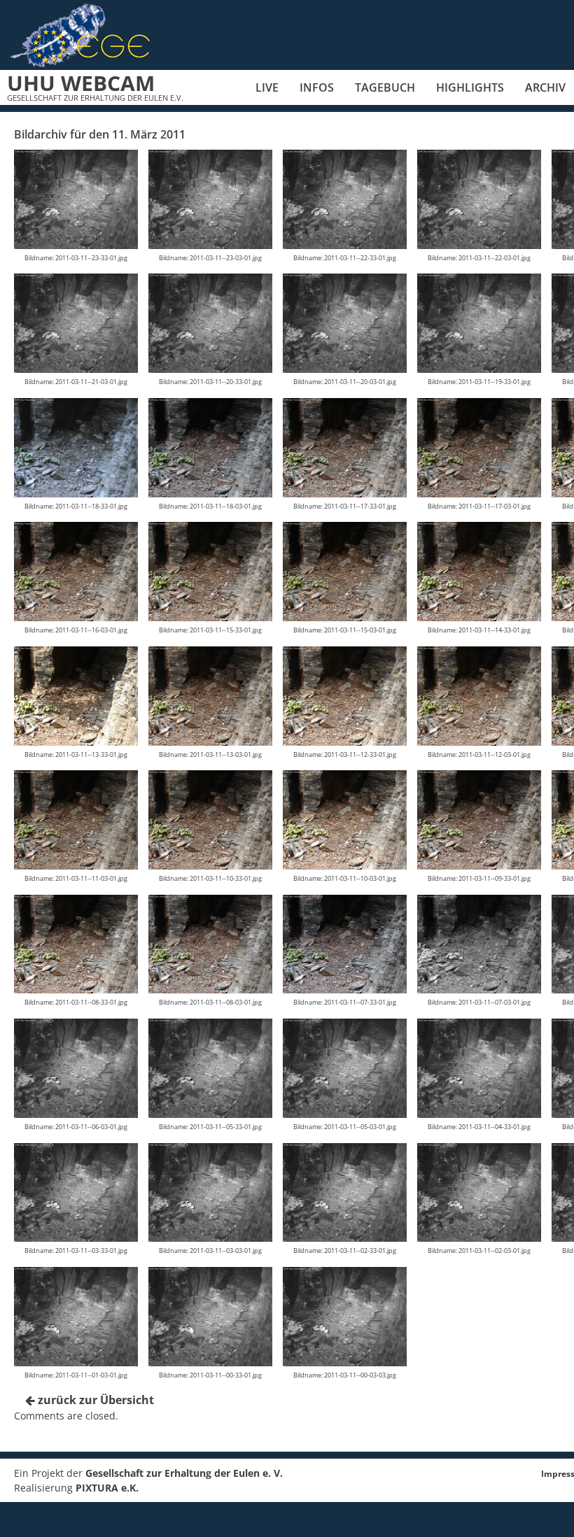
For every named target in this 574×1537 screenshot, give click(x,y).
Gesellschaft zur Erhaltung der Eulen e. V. (184, 1473)
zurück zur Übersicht (94, 1400)
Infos (317, 87)
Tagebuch (385, 87)
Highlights (470, 87)
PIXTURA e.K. (107, 1487)
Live (267, 87)
